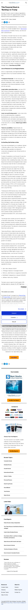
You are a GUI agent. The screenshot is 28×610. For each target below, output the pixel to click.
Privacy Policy (9, 602)
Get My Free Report (14, 400)
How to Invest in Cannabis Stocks (12, 552)
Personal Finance (8, 480)
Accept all (14, 313)
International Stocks (8, 472)
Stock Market (7, 487)
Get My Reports (14, 451)
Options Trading (7, 476)
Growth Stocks (7, 468)
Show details (21, 309)
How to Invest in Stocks (9, 545)
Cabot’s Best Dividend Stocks (11, 532)
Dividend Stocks (8, 464)
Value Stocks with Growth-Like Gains (12, 541)
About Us (17, 584)
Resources (4, 584)
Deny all (14, 321)
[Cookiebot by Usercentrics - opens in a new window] (21, 287)
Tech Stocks (7, 491)
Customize (13, 317)
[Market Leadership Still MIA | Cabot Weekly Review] (14, 509)
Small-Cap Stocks (8, 483)
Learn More (14, 357)
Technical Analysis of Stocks (11, 549)
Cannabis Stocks (8, 461)
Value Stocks (7, 495)
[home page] (14, 3)
